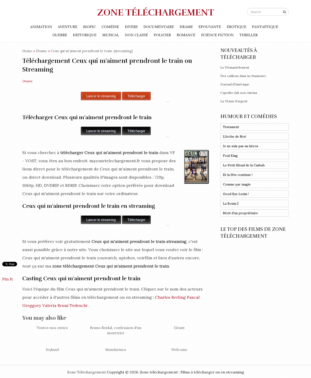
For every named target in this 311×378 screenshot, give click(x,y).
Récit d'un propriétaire (240, 213)
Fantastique (265, 26)
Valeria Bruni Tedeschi (64, 305)
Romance (186, 35)
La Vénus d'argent (233, 101)
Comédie (110, 26)
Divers (131, 26)
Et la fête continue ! (237, 175)
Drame (186, 26)
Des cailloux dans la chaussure (243, 76)
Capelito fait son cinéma (238, 93)
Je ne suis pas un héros (240, 146)
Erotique (236, 26)
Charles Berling (170, 297)
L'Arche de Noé (234, 136)
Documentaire (158, 26)
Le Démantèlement (234, 67)
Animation (41, 26)
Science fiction (217, 35)
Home (27, 51)
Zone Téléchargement (155, 12)
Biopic (89, 26)
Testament (231, 127)
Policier (162, 35)
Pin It (7, 279)
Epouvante (210, 26)
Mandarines (115, 349)
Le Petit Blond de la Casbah (244, 165)
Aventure (67, 26)
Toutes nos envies (52, 327)
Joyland (52, 349)
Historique (85, 35)
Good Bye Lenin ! (236, 194)
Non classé (136, 35)
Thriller (249, 35)
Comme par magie (237, 184)
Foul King (230, 156)
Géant (179, 327)
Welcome (179, 349)
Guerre (59, 35)
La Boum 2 (231, 203)
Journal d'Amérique (234, 84)
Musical (110, 35)
